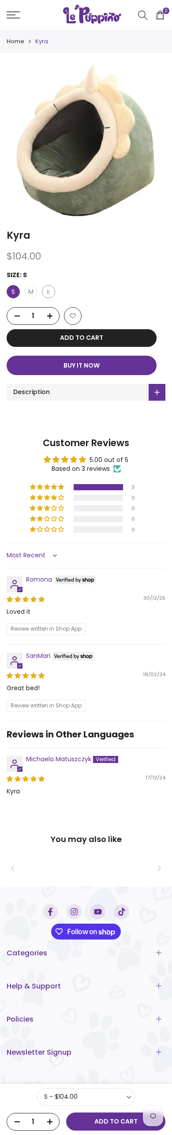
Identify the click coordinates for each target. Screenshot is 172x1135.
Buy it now (82, 365)
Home (15, 41)
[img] (26, 599)
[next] (159, 868)
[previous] (13, 868)
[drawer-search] (143, 15)
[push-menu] (13, 15)
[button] (73, 316)
